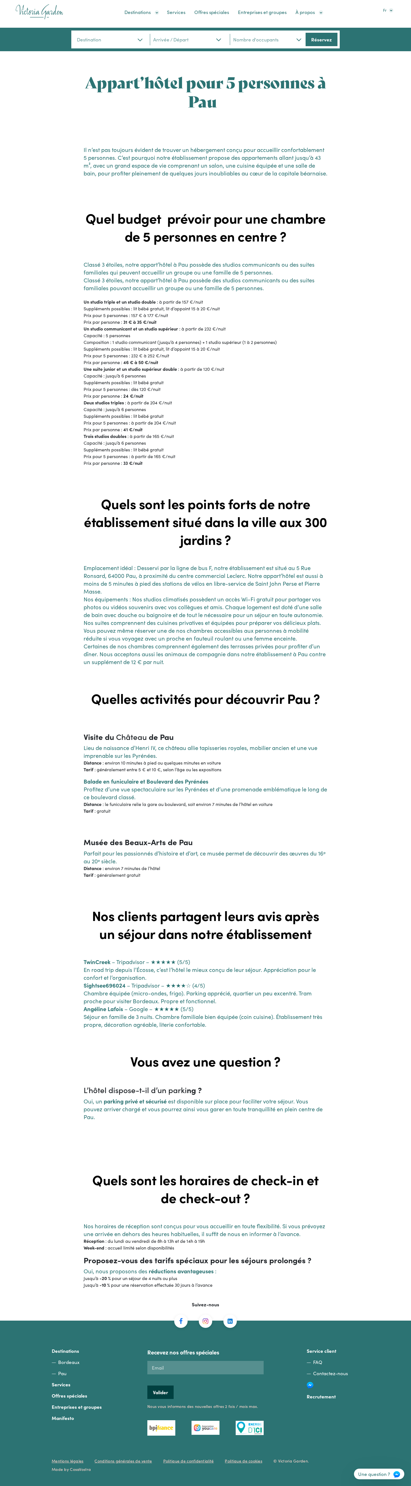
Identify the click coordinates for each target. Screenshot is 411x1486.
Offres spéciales (211, 12)
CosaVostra (80, 1469)
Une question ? (374, 1474)
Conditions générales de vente (123, 1461)
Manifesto (63, 1418)
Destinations (137, 12)
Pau (62, 1373)
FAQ (317, 1362)
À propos (305, 12)
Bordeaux (68, 1362)
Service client (321, 1350)
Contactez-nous (330, 1373)
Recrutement (321, 1396)
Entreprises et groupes (262, 12)
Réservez (321, 39)
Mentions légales (67, 1461)
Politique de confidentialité (188, 1461)
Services (176, 12)
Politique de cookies (243, 1461)
